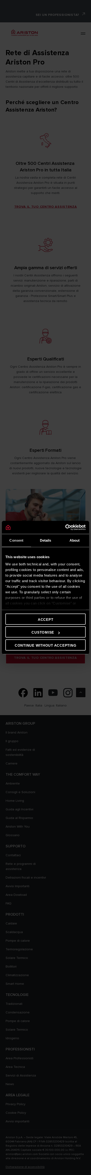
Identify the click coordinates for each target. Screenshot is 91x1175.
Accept (45, 619)
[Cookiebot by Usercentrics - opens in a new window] (65, 527)
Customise (43, 632)
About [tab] (75, 540)
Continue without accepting (46, 645)
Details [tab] (45, 540)
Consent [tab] (16, 540)
